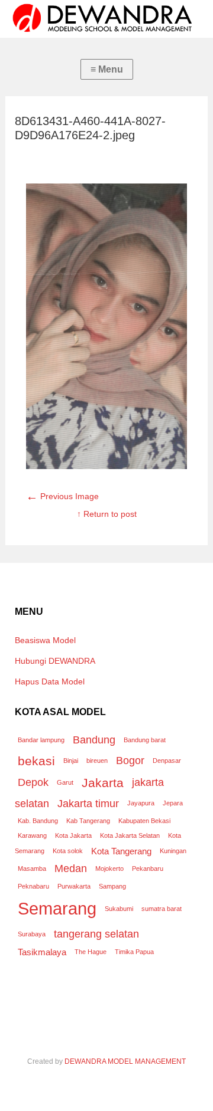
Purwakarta (74, 886)
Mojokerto (109, 868)
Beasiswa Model (45, 640)
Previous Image (62, 496)
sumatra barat (161, 908)
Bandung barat (145, 739)
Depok (33, 782)
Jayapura (140, 803)
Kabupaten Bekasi (144, 820)
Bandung (94, 739)
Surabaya (32, 934)
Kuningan (173, 850)
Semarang (57, 908)
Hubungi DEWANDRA (55, 661)
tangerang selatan (96, 934)
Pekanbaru (147, 868)
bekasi (36, 761)
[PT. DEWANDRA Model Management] (106, 17)
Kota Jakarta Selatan (130, 835)
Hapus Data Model (50, 681)
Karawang (32, 835)
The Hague (90, 951)
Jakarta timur (88, 803)
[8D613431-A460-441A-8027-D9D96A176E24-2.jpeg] (106, 466)
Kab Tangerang (88, 820)
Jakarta (103, 782)
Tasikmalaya (42, 952)
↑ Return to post (107, 514)
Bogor (130, 760)
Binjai (70, 760)
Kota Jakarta (73, 835)
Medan (70, 868)
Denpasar (167, 760)
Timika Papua (134, 951)
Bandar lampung (41, 739)
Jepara (173, 803)
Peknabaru (33, 886)
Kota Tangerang (121, 851)
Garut (65, 782)
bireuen (97, 760)
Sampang (112, 886)
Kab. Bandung (38, 820)
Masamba (32, 868)
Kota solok (68, 850)
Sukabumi (119, 908)
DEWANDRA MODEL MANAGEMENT (125, 1061)
